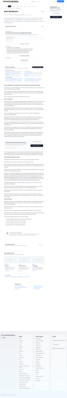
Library (6, 6)
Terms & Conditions (39, 340)
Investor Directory (37, 288)
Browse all (38, 378)
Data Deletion (38, 366)
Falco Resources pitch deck (28, 72)
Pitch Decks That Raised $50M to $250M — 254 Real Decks (33, 79)
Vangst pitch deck (7, 75)
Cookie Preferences (39, 368)
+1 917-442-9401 (55, 344)
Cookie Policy (38, 345)
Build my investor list (37, 145)
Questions (32, 6)
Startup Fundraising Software (25, 377)
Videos (18, 6)
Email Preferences (39, 357)
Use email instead (8, 57)
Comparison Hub (27, 276)
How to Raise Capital (23, 373)
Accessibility (38, 359)
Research (21, 371)
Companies (21, 363)
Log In (55, 1)
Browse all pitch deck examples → (38, 67)
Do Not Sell (38, 363)
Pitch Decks (14, 6)
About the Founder (39, 376)
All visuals (21, 351)
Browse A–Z (21, 369)
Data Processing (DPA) (40, 353)
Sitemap (37, 361)
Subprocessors (39, 355)
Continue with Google (25, 55)
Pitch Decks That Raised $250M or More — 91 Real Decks (13, 79)
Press (37, 374)
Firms (20, 359)
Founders (21, 361)
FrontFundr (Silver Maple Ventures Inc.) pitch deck (12, 73)
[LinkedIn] (4, 338)
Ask (36, 6)
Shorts (22, 6)
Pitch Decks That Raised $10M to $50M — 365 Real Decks (13, 78)
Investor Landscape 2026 (19, 285)
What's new (38, 380)
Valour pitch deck (7, 71)
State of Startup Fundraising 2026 (20, 287)
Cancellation (38, 347)
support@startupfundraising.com (58, 340)
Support (37, 370)
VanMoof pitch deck (27, 75)
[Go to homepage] (10, 2)
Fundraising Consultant (23, 382)
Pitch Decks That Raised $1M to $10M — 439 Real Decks (32, 78)
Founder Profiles (13, 8)
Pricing (38, 1)
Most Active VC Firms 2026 (38, 285)
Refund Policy (38, 349)
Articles (9, 6)
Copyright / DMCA (39, 351)
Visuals (29, 6)
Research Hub (17, 288)
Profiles (25, 6)
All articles (7, 276)
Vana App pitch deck (8, 72)
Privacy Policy (38, 338)
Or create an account (24, 60)
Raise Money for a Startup (24, 375)
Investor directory (13, 276)
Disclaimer (38, 342)
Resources (33, 1)
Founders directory (20, 276)
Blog (20, 353)
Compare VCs (21, 357)
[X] (2, 338)
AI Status (37, 372)
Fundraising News (22, 384)
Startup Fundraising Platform (24, 379)
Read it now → (7, 270)
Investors (21, 355)
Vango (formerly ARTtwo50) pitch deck (30, 73)
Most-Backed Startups (37, 287)
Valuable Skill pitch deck (27, 71)
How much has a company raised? (24, 366)
